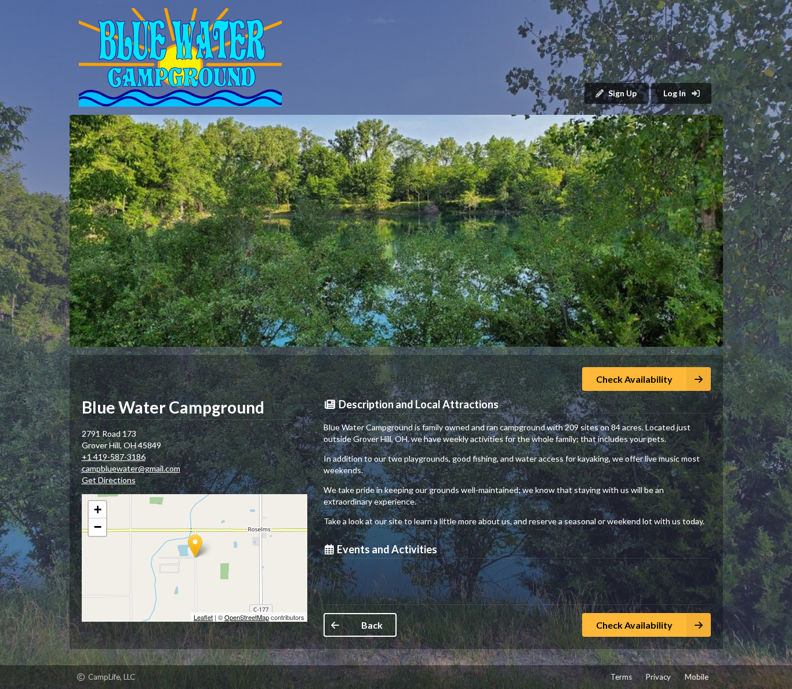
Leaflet (203, 617)
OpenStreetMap (246, 617)
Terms (621, 676)
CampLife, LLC (103, 678)
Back (372, 624)
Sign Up (622, 93)
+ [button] (97, 509)
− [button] (97, 527)
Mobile (697, 676)
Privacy (658, 676)
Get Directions (109, 480)
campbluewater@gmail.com (131, 468)
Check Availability (634, 379)
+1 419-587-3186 (114, 457)
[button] (396, 231)
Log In (675, 93)
